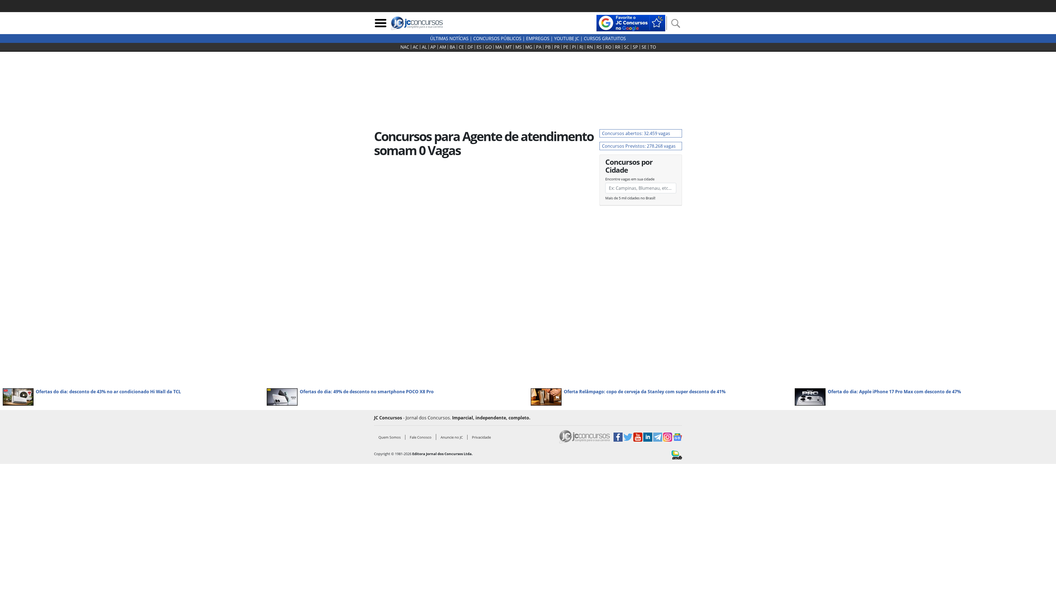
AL (424, 47)
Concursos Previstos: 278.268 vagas (639, 146)
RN (590, 47)
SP (635, 47)
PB (548, 47)
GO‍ (488, 47)
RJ (581, 47)
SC (626, 47)
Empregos (537, 38)
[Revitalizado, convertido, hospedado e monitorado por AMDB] (677, 455)
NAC (404, 47)
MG (528, 47)
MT (508, 47)
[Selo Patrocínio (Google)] (630, 23)
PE (565, 47)
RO (608, 47)
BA (452, 47)
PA (538, 47)
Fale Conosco (420, 437)
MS (518, 47)
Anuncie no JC (452, 437)
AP (433, 47)
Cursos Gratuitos (605, 38)
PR (557, 47)
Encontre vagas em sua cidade (629, 179)
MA (498, 47)
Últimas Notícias (449, 38)
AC (415, 47)
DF (470, 47)
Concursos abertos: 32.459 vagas (636, 133)
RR (617, 47)
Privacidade (481, 437)
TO (653, 47)
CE (461, 47)
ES (479, 47)
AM (442, 47)
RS (599, 47)
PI (574, 47)
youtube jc (566, 38)
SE (644, 47)
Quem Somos (389, 437)
